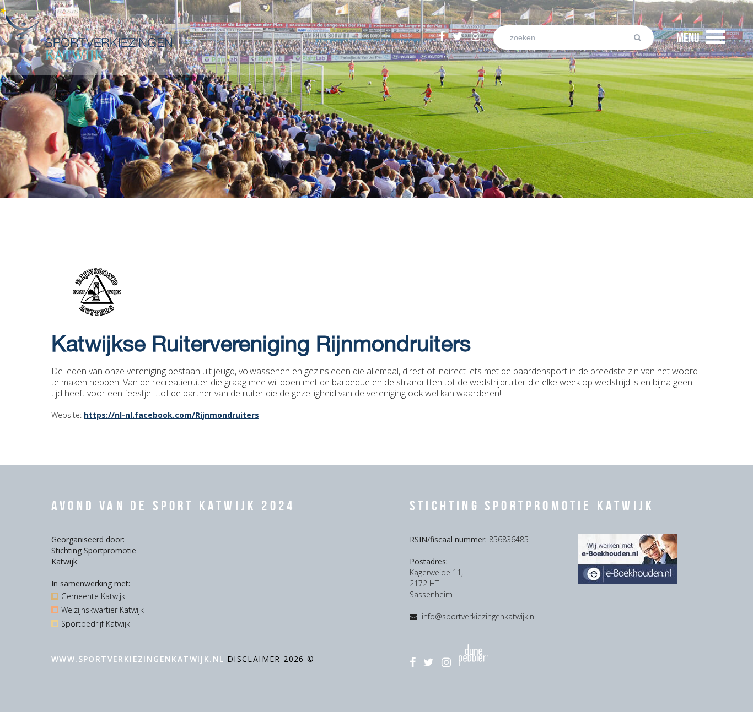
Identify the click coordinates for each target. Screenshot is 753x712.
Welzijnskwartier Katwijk (102, 610)
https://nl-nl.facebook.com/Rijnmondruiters (171, 415)
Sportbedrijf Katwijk (95, 623)
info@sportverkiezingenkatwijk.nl (479, 616)
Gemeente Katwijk (93, 596)
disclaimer (255, 659)
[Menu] (715, 37)
